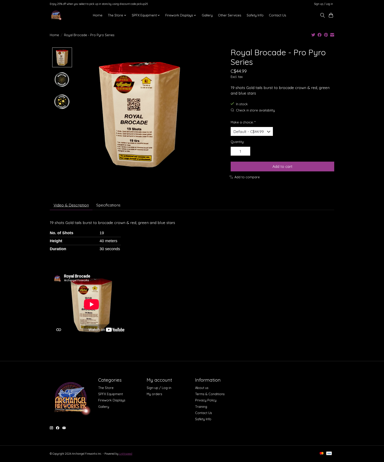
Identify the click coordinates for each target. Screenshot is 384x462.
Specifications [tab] (108, 204)
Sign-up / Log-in (159, 388)
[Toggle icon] (322, 15)
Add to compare (247, 177)
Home (97, 15)
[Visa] (329, 454)
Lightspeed (125, 453)
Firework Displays (111, 400)
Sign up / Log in (323, 4)
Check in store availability (255, 110)
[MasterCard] (321, 454)
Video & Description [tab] (71, 204)
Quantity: (237, 142)
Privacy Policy (205, 400)
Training (201, 406)
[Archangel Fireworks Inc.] (56, 15)
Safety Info (255, 15)
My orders (154, 394)
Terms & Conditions (210, 394)
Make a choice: (243, 122)
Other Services (229, 15)
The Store (106, 388)
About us (201, 388)
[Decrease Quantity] (235, 151)
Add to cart (282, 166)
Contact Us (277, 15)
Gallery (207, 15)
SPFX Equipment (110, 394)
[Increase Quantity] (245, 151)
